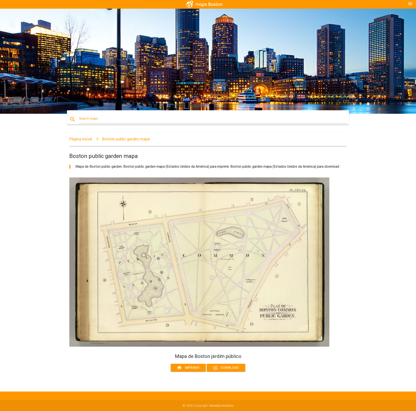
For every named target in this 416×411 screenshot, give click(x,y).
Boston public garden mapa (126, 139)
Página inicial (80, 139)
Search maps (88, 118)
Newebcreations (221, 406)
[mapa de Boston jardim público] (199, 346)
